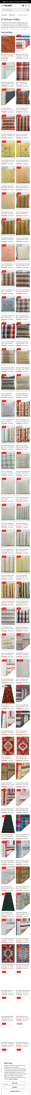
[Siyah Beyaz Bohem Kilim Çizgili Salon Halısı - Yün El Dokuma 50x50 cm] (23, 330)
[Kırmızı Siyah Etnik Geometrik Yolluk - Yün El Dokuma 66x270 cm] (8, 694)
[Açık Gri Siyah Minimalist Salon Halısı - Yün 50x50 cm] (23, 512)
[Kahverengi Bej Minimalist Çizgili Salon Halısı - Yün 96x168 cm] (8, 1005)
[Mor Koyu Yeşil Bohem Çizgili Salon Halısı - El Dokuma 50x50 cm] (8, 382)
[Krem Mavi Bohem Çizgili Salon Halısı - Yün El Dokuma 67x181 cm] (8, 668)
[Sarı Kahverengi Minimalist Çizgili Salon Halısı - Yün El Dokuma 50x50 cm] (23, 227)
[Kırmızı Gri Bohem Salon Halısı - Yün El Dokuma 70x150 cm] (23, 71)
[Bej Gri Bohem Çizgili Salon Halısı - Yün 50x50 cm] (23, 538)
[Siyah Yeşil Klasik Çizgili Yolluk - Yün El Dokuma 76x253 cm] (8, 901)
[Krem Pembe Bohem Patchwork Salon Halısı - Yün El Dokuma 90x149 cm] (8, 97)
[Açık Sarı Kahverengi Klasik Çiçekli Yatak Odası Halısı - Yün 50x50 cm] (23, 149)
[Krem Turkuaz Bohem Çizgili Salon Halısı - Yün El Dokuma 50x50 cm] (8, 434)
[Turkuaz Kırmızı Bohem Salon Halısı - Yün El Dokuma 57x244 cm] (23, 823)
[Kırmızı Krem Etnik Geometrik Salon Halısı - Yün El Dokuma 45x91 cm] (8, 746)
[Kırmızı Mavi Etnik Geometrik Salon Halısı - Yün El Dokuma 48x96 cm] (8, 953)
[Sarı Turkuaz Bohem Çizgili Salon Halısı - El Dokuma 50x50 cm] (23, 382)
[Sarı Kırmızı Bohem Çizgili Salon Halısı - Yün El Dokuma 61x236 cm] (23, 772)
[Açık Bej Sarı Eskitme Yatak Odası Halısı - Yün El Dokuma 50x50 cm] (8, 175)
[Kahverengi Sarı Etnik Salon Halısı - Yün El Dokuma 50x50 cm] (23, 201)
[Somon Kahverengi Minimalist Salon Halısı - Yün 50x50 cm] (8, 123)
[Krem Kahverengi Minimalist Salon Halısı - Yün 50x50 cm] (23, 460)
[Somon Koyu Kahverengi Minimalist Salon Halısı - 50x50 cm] (23, 123)
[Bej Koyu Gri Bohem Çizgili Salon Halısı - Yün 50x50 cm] (23, 356)
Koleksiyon (12, 15)
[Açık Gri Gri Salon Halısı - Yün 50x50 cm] (8, 486)
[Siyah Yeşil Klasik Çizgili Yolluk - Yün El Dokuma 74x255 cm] (8, 823)
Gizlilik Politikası (13, 1079)
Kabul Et (14, 1083)
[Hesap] (26, 6)
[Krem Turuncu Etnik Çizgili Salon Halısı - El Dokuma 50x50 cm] (8, 564)
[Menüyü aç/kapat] (2, 6)
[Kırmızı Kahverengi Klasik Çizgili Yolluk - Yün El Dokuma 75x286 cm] (8, 979)
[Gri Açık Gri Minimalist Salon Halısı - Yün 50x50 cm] (8, 408)
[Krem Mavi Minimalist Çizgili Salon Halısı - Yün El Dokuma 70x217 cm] (8, 927)
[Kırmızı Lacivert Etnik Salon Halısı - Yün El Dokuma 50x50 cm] (8, 330)
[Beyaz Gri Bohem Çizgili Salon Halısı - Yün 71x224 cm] (23, 1005)
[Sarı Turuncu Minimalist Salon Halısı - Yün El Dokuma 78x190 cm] (23, 875)
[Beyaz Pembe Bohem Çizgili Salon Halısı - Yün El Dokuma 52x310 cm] (8, 1031)
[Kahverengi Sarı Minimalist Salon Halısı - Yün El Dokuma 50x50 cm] (8, 227)
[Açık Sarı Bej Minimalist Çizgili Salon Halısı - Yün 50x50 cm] (23, 564)
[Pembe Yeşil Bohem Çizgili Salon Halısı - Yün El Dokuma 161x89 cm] (23, 798)
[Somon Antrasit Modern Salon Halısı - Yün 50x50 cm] (8, 279)
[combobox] (15, 10)
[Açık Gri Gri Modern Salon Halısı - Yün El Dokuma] (23, 668)
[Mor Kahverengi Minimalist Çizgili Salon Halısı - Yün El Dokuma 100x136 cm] (23, 694)
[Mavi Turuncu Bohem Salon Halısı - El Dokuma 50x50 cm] (23, 305)
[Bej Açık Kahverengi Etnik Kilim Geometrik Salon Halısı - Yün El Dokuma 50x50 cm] (23, 175)
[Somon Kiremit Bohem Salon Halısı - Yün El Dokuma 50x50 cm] (8, 253)
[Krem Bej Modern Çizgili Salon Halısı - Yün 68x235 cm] (23, 1031)
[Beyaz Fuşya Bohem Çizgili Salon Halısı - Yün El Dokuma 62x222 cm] (8, 849)
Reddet (14, 1087)
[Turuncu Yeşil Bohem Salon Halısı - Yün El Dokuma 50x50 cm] (23, 97)
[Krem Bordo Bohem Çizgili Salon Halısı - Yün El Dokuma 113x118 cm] (8, 720)
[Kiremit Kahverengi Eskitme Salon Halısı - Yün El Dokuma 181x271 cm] (8, 43)
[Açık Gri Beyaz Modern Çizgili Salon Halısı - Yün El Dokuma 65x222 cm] (8, 875)
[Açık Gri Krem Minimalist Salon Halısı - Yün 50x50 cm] (8, 512)
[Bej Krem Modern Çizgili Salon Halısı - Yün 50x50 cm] (8, 201)
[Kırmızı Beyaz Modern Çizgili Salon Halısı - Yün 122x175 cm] (23, 979)
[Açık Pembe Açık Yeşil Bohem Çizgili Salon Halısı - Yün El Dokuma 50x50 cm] (23, 253)
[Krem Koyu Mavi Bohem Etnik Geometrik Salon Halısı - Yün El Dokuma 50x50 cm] (23, 434)
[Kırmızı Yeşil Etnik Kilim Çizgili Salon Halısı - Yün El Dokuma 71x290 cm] (23, 1057)
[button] (2, 2)
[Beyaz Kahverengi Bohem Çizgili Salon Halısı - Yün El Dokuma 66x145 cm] (8, 71)
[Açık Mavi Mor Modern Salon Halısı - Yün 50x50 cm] (8, 305)
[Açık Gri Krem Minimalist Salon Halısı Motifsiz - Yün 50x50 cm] (8, 538)
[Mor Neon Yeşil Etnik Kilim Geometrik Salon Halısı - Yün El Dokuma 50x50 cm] (23, 590)
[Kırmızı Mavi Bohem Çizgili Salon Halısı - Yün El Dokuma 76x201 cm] (23, 927)
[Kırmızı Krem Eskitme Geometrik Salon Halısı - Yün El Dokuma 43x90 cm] (23, 746)
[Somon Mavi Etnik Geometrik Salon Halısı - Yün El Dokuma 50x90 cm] (23, 953)
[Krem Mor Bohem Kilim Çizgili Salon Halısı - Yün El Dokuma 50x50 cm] (8, 616)
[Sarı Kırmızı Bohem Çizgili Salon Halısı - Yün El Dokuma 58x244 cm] (8, 798)
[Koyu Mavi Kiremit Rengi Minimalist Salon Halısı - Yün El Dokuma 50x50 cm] (23, 616)
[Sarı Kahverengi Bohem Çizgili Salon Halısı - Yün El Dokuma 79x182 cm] (8, 772)
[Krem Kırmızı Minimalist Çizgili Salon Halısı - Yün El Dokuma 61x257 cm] (8, 1057)
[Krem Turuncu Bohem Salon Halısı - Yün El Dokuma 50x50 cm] (8, 642)
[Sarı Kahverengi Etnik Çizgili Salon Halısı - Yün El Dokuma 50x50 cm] (8, 590)
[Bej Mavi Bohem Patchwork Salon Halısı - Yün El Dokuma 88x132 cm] (23, 642)
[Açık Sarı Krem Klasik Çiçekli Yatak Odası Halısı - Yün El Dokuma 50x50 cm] (8, 149)
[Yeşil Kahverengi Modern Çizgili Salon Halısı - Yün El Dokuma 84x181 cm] (23, 901)
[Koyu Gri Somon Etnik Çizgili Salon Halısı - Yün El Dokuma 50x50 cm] (23, 279)
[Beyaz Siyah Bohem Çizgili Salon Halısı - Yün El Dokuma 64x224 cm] (23, 849)
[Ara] (28, 10)
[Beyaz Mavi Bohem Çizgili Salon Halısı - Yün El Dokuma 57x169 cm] (23, 43)
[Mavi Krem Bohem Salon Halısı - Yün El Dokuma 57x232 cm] (23, 720)
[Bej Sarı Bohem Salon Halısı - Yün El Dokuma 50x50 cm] (8, 356)
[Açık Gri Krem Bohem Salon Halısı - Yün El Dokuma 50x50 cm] (23, 486)
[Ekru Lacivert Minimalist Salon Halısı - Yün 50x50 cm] (8, 460)
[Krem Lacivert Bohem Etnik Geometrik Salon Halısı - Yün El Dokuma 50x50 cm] (23, 408)
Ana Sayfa (4, 15)
